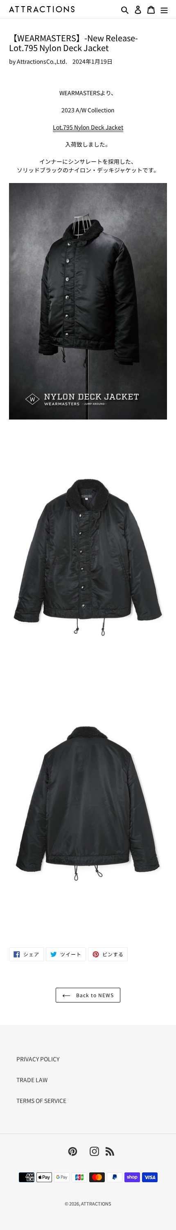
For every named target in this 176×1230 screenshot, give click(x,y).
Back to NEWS (93, 994)
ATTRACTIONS (96, 1203)
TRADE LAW (31, 1080)
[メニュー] (164, 9)
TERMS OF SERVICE (41, 1100)
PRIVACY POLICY (37, 1059)
